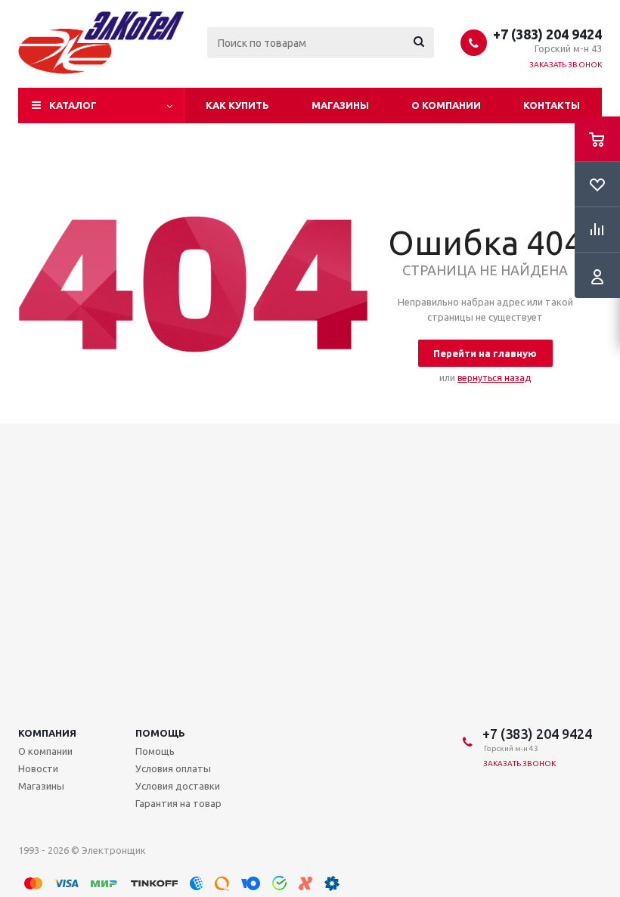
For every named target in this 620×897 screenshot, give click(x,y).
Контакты (551, 105)
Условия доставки (177, 786)
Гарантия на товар (178, 803)
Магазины (340, 105)
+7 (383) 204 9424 (547, 34)
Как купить (237, 105)
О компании (446, 105)
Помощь (160, 733)
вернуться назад (494, 378)
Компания (47, 733)
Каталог (73, 105)
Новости (38, 768)
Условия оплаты (173, 768)
